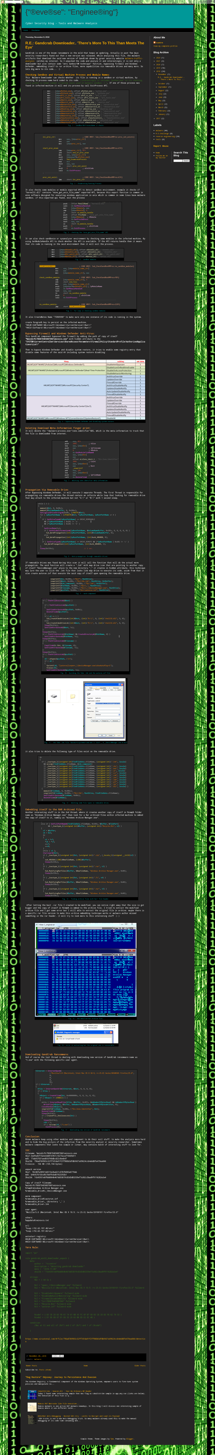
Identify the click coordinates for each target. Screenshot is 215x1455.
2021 (158, 61)
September (163, 87)
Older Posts (139, 1365)
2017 (158, 118)
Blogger (129, 1439)
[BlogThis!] (55, 1356)
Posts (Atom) (45, 1370)
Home (25, 30)
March (161, 107)
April (161, 104)
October (162, 83)
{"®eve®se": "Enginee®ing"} (71, 12)
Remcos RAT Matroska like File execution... (59, 1403)
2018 (158, 71)
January (162, 114)
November (162, 74)
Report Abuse (161, 146)
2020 (158, 64)
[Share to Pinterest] (62, 1356)
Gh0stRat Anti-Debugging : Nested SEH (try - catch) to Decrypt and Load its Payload (78, 1416)
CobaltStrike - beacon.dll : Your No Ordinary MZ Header (65, 1391)
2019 (158, 68)
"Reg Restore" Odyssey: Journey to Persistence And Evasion (60, 1377)
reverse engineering (165, 136)
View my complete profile (165, 46)
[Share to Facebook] (60, 1356)
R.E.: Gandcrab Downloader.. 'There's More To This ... (171, 78)
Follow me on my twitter (162, 156)
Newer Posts (31, 1365)
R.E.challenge (162, 133)
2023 (158, 57)
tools (158, 139)
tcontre (159, 42)
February (162, 111)
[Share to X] (58, 1356)
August (161, 90)
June (160, 97)
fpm (111, 1439)
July (160, 94)
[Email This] (53, 1356)
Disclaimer (36, 30)
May (160, 100)
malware (37, 1359)
